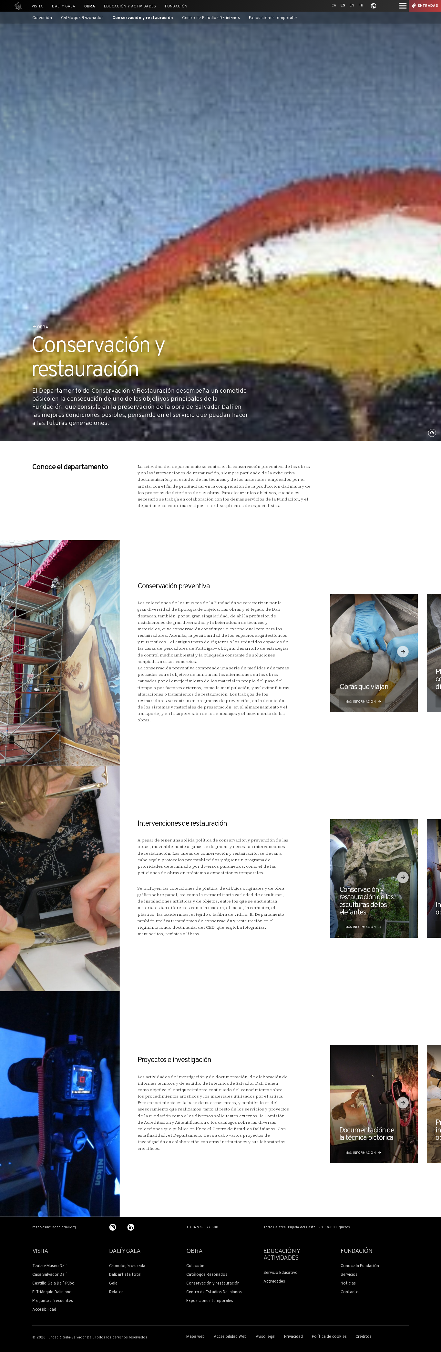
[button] (403, 651)
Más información (360, 702)
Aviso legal (265, 1337)
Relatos (116, 1292)
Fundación (176, 6)
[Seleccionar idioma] (373, 6)
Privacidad (293, 1337)
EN (352, 6)
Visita (37, 6)
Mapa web (195, 1337)
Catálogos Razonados (82, 18)
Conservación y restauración (142, 18)
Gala (113, 1283)
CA (334, 6)
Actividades (274, 1281)
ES (343, 6)
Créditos (363, 1337)
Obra (89, 6)
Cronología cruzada (127, 1266)
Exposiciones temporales (273, 18)
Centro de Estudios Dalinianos (211, 18)
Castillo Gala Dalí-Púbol (54, 1283)
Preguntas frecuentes (52, 1301)
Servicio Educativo (280, 1273)
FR (361, 6)
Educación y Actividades (130, 6)
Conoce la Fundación (360, 1266)
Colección (42, 18)
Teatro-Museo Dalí (49, 1266)
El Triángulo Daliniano (52, 1292)
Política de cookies (329, 1337)
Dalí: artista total (125, 1275)
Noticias (348, 1283)
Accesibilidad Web (230, 1337)
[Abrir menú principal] (403, 6)
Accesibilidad (44, 1309)
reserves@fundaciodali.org (54, 1228)
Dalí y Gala (63, 6)
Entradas (428, 6)
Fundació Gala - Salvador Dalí (17, 6)
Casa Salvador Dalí (49, 1275)
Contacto (350, 1292)
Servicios (349, 1275)
